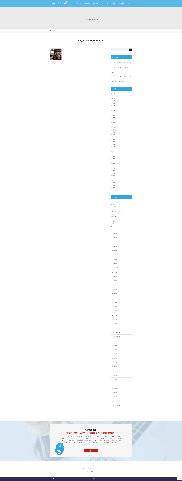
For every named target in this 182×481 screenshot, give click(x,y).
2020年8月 (113, 158)
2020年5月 (113, 165)
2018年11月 (113, 180)
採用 (111, 226)
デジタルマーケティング (115, 216)
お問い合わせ (121, 3)
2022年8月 (113, 117)
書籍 (102, 3)
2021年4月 (113, 139)
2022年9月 (113, 115)
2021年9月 (113, 132)
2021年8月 (113, 134)
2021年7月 (113, 137)
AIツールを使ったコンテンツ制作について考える (120, 81)
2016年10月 (113, 190)
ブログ (113, 3)
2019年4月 (113, 175)
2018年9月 (113, 182)
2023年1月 (113, 110)
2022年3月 (113, 124)
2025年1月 (113, 93)
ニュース (107, 3)
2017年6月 (113, 187)
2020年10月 (113, 153)
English (128, 3)
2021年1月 (113, 146)
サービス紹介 (87, 3)
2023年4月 (113, 105)
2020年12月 (113, 149)
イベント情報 (113, 206)
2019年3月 (113, 178)
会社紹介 (79, 3)
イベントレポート (114, 204)
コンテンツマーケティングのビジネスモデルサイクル (121, 67)
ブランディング (114, 219)
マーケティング (114, 221)
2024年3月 (113, 98)
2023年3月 (113, 108)
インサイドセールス (114, 209)
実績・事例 (95, 3)
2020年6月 (113, 163)
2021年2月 (113, 144)
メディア (112, 223)
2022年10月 (113, 112)
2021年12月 (113, 129)
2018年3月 (113, 185)
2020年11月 (113, 151)
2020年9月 (113, 156)
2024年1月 (113, 100)
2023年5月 (113, 103)
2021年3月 (113, 141)
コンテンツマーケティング (116, 211)
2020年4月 (113, 168)
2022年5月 (113, 120)
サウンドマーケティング (115, 214)
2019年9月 (113, 170)
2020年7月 (113, 161)
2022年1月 (113, 127)
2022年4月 (113, 122)
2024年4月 (113, 96)
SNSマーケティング (114, 202)
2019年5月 (113, 173)
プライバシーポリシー (100, 442)
